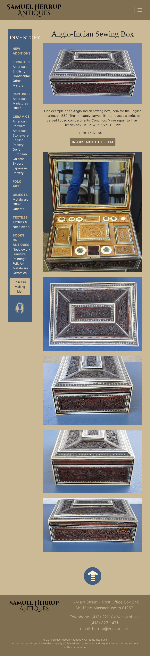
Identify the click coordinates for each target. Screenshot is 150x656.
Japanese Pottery (20, 170)
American (20, 67)
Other (17, 81)
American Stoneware (21, 133)
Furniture (19, 254)
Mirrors (18, 85)
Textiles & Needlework (21, 224)
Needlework (21, 249)
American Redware (20, 123)
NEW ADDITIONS (21, 51)
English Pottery (18, 142)
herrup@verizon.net (110, 628)
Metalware (20, 199)
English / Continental (21, 73)
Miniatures (20, 103)
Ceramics (20, 273)
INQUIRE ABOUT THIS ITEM (92, 142)
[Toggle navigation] (139, 10)
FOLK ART (17, 183)
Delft (16, 149)
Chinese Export (18, 161)
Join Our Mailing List (20, 286)
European (20, 154)
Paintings (19, 259)
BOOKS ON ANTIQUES (21, 240)
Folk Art (18, 263)
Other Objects (18, 206)
